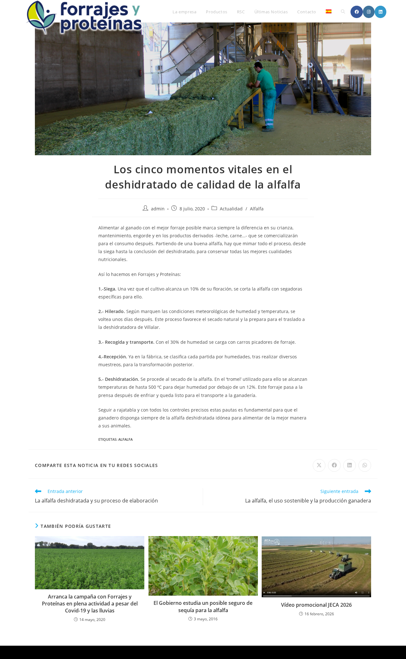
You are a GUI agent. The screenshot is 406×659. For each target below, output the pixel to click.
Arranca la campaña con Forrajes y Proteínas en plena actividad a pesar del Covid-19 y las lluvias (90, 603)
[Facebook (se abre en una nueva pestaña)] (356, 12)
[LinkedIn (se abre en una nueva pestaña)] (380, 12)
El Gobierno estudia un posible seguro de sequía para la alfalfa (203, 606)
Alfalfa (257, 209)
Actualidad (231, 209)
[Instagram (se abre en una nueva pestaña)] (369, 12)
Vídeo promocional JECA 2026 (316, 604)
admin (158, 209)
